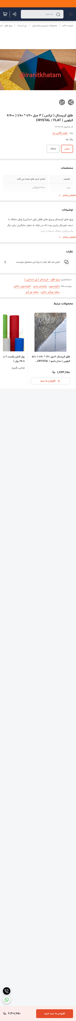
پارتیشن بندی (40, 286)
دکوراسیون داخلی (22, 286)
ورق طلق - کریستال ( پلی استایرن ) (42, 280)
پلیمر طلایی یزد (59, 133)
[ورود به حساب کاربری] (15, 14)
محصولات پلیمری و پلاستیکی (44, 25)
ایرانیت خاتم (67, 25)
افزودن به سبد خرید (54, 1014)
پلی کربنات (22, 25)
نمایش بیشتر (69, 195)
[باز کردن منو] (70, 14)
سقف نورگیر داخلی (50, 292)
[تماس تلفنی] (6, 991)
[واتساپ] (6, 999)
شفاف (53, 149)
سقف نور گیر (32, 292)
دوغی (67, 149)
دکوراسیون (54, 286)
